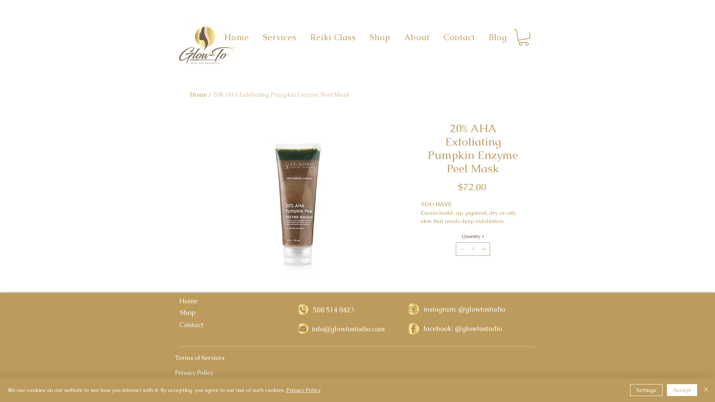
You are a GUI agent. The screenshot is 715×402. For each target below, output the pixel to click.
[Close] (706, 390)
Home (198, 95)
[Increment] (484, 249)
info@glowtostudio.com (348, 329)
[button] (523, 37)
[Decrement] (461, 249)
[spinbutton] (473, 249)
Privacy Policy (303, 390)
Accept (682, 390)
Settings (646, 390)
